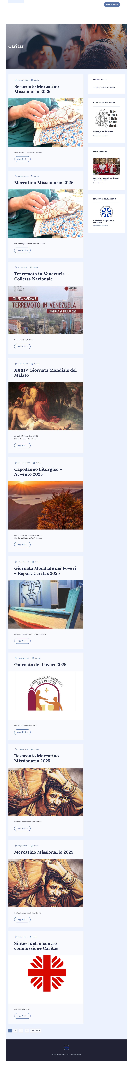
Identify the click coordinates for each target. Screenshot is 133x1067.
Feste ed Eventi (100, 152)
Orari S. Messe (112, 4)
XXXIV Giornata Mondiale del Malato (45, 372)
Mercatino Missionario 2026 (44, 182)
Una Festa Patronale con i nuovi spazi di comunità (105, 179)
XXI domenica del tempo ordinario (103, 132)
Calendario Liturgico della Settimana (103, 222)
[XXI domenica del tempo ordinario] (106, 118)
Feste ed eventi (98, 183)
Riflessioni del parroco (104, 199)
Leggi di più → (22, 159)
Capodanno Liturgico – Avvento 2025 (38, 471)
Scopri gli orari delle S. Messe (104, 87)
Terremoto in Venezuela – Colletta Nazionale (41, 276)
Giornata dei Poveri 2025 (40, 664)
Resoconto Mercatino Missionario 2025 (36, 758)
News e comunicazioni (104, 102)
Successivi (36, 1030)
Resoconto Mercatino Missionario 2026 (36, 89)
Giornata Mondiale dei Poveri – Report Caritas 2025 (45, 570)
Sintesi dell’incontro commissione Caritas (36, 945)
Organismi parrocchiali (100, 225)
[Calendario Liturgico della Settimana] (106, 211)
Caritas (36, 80)
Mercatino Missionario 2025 (43, 852)
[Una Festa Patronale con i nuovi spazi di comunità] (106, 166)
